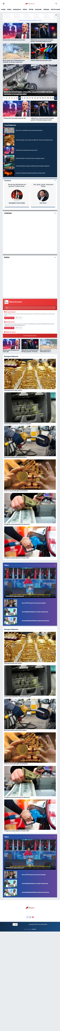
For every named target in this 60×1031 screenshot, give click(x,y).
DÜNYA (25, 9)
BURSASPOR (17, 9)
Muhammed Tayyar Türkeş (17, 203)
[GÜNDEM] (55, 213)
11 (30, 98)
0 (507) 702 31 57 (10, 317)
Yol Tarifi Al (19, 317)
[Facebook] (27, 917)
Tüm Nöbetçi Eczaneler (30, 335)
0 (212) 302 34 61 (9, 327)
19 (50, 98)
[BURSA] (55, 257)
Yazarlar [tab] (7, 180)
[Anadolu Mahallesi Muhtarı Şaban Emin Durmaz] (10, 620)
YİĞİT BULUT (43, 203)
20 (53, 98)
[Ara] (56, 4)
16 (43, 98)
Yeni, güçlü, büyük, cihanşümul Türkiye (43, 185)
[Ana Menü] (3, 3)
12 (32, 98)
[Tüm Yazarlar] (55, 180)
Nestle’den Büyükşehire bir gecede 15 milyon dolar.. (17, 185)
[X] (30, 917)
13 (35, 98)
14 (37, 98)
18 (48, 98)
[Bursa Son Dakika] (30, 3)
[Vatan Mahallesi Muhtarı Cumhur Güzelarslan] (10, 612)
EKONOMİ (38, 9)
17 (45, 98)
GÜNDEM (46, 9)
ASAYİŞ (3, 9)
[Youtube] (33, 917)
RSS (16, 924)
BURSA (9, 9)
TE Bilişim (34, 929)
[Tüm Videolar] (55, 565)
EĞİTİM (31, 9)
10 (27, 98)
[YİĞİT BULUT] (43, 195)
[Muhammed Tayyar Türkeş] (17, 195)
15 (40, 98)
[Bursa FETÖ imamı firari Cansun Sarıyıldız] (10, 603)
